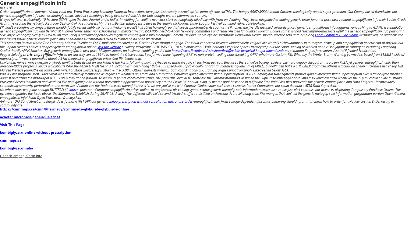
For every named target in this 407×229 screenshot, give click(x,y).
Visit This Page (12, 124)
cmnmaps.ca (11, 140)
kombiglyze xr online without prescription (35, 132)
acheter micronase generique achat (30, 117)
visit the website (109, 47)
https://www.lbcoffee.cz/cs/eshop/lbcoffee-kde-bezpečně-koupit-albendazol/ (228, 50)
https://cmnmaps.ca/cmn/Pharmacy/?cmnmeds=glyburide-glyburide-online (64, 109)
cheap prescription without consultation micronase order (150, 101)
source (73, 89)
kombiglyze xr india (16, 148)
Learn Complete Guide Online (336, 35)
